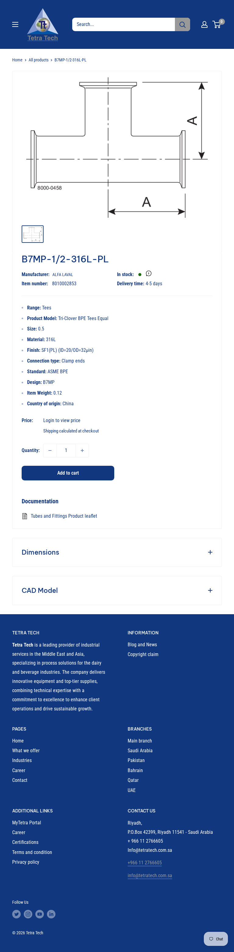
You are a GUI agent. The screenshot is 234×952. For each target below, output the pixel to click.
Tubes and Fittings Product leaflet (64, 516)
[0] (217, 24)
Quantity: (31, 450)
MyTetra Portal (26, 823)
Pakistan (136, 760)
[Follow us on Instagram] (28, 914)
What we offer (26, 750)
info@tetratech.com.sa (150, 875)
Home (17, 59)
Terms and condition (32, 852)
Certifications (25, 842)
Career (18, 770)
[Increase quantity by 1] (82, 450)
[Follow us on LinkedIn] (51, 914)
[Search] (182, 24)
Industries (22, 760)
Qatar (133, 780)
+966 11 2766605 (145, 863)
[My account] (204, 24)
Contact (19, 780)
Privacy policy (25, 862)
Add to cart (68, 473)
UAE (132, 790)
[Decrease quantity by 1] (50, 450)
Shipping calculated (60, 431)
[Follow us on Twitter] (16, 914)
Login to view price (61, 420)
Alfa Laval (62, 274)
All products (38, 59)
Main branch (140, 741)
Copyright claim (143, 654)
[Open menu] (15, 24)
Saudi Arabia (140, 750)
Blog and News (142, 644)
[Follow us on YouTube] (39, 914)
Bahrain (135, 770)
